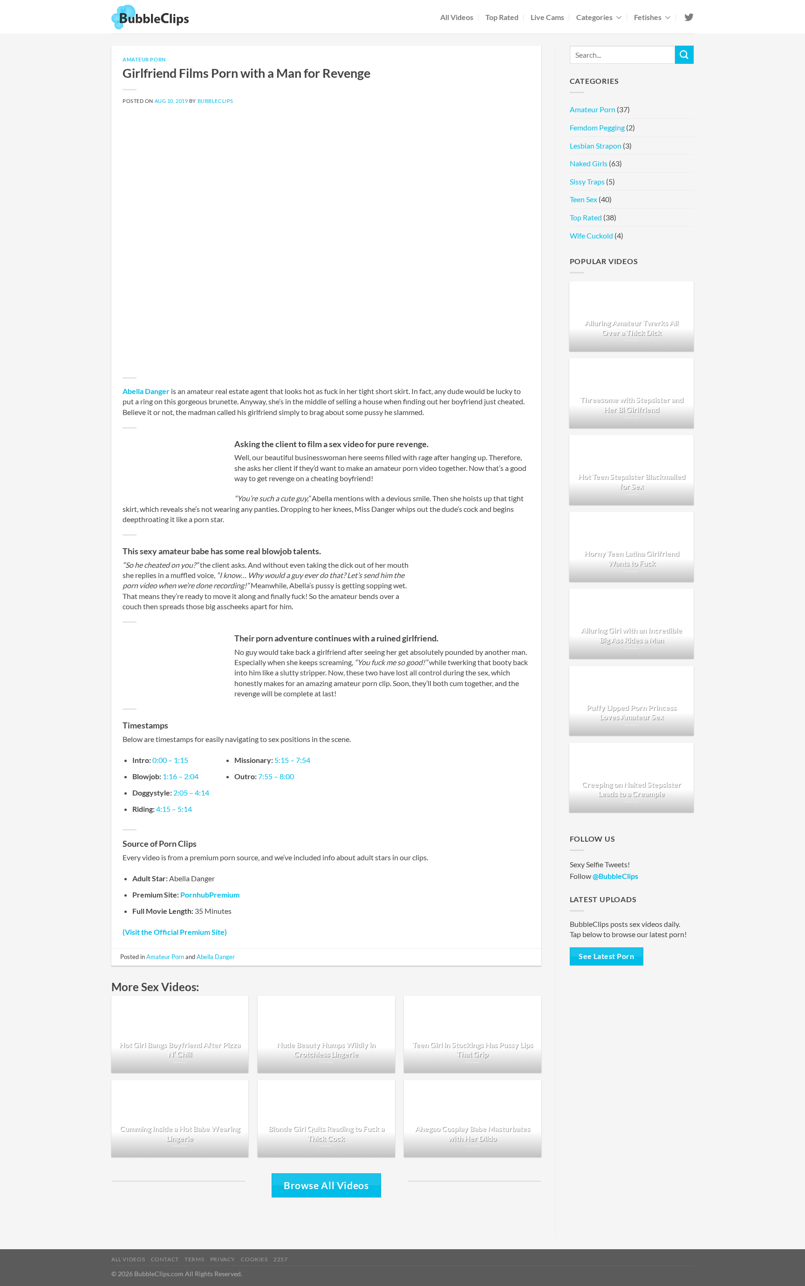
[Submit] (684, 55)
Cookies (254, 1259)
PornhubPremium (209, 894)
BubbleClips (215, 101)
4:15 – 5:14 (174, 808)
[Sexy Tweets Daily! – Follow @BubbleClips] (688, 17)
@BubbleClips (615, 875)
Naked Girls (588, 163)
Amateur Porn (144, 59)
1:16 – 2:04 (180, 776)
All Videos (456, 17)
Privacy (222, 1259)
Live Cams (547, 17)
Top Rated (501, 17)
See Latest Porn (606, 956)
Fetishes (648, 17)
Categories (594, 17)
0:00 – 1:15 (170, 759)
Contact (165, 1259)
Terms (194, 1259)
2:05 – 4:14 (191, 792)
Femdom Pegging (597, 127)
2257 (280, 1259)
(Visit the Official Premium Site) (175, 931)
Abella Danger (146, 391)
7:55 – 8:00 (276, 776)
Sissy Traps (587, 181)
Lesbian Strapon (595, 145)
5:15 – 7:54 (292, 759)
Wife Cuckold (591, 235)
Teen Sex (583, 199)
